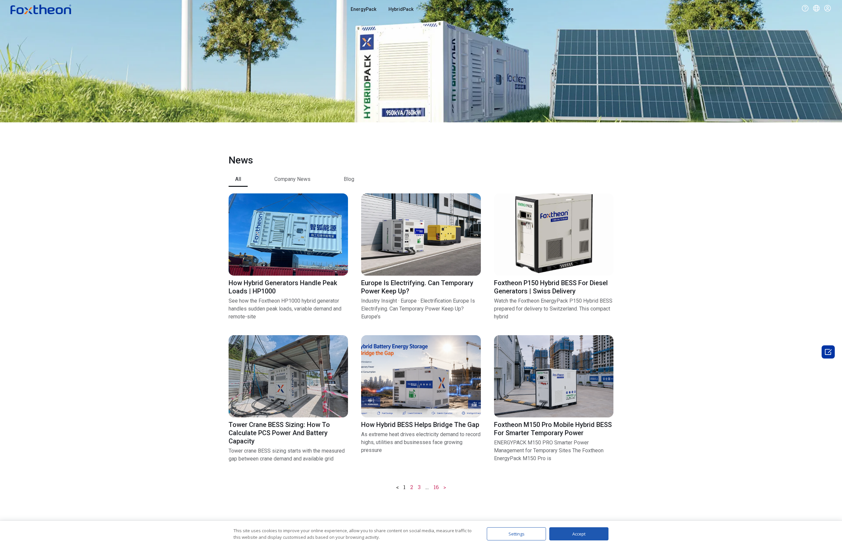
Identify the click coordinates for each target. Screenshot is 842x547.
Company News (292, 179)
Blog (349, 179)
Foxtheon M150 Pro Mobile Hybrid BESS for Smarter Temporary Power (553, 429)
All (238, 179)
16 (436, 487)
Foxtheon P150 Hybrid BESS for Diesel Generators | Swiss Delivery (551, 287)
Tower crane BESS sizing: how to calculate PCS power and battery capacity (279, 433)
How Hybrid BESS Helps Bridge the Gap (420, 425)
